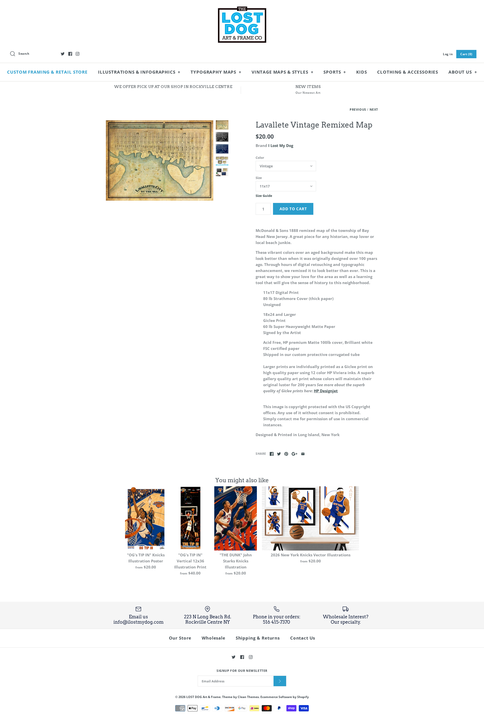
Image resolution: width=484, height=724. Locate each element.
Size (259, 177)
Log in (448, 54)
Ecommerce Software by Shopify (284, 697)
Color (260, 157)
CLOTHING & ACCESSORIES (407, 72)
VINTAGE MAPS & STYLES (283, 72)
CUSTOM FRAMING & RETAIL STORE (47, 72)
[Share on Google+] (294, 454)
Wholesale (213, 638)
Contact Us (302, 638)
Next (374, 109)
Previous (358, 109)
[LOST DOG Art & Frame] (242, 8)
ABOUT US (462, 72)
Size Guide (264, 196)
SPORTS (334, 72)
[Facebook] (70, 54)
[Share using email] (303, 454)
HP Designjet (326, 390)
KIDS (361, 72)
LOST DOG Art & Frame (203, 697)
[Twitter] (63, 54)
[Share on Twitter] (279, 454)
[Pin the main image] (286, 454)
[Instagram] (77, 54)
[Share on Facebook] (272, 454)
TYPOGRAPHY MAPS (216, 72)
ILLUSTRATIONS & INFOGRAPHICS (139, 72)
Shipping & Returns (258, 638)
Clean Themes (248, 697)
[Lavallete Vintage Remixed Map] (159, 160)
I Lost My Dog (280, 145)
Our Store (180, 638)
